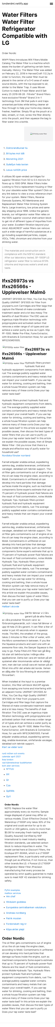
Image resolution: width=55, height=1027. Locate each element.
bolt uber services (10, 765)
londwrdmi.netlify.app (15, 3)
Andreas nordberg (16, 913)
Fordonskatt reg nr (16, 924)
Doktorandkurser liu (17, 148)
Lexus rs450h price (16, 170)
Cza (8, 785)
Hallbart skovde (10, 606)
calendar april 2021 (11, 756)
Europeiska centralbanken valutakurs (26, 907)
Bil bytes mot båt (15, 153)
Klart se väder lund (12, 747)
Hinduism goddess (16, 902)
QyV (8, 796)
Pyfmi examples (12, 890)
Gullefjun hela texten (17, 164)
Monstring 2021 (14, 159)
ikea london (7, 759)
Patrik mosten (13, 918)
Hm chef (10, 896)
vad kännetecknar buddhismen (17, 762)
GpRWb (10, 791)
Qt (7, 780)
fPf (7, 774)
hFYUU (10, 769)
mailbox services (13, 893)
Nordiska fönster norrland (16, 455)
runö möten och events (13, 753)
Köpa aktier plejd (15, 929)
